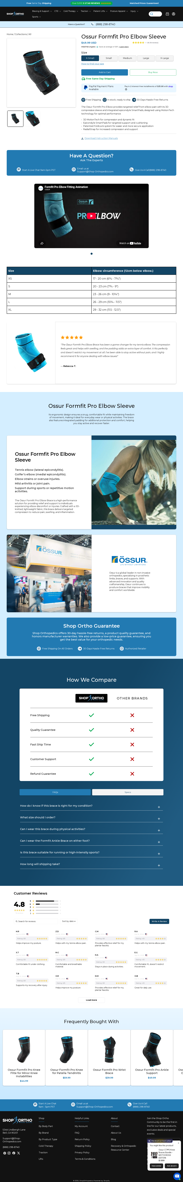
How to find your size (92, 64)
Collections (21, 34)
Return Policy (82, 1139)
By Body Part (46, 1126)
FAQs (55, 792)
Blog (113, 1139)
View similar (156, 1166)
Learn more (123, 47)
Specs (128, 792)
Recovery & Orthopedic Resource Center (123, 1148)
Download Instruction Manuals (101, 138)
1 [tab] (92, 254)
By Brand (44, 1133)
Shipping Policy (83, 1146)
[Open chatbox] (177, 1176)
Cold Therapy (46, 1146)
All (30, 34)
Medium (127, 58)
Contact (115, 1126)
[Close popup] (178, 1143)
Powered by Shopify (102, 1181)
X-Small (90, 58)
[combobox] (69, 921)
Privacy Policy (82, 1152)
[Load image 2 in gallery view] (33, 119)
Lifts (41, 1159)
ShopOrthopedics (86, 1181)
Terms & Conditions (85, 1159)
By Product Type (48, 1139)
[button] (42, 11)
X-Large (164, 58)
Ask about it (171, 1166)
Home (10, 34)
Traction (43, 1152)
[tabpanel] (91, 216)
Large (146, 58)
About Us (116, 1133)
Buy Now (153, 72)
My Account (81, 1126)
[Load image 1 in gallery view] (15, 119)
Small (109, 58)
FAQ (77, 1133)
